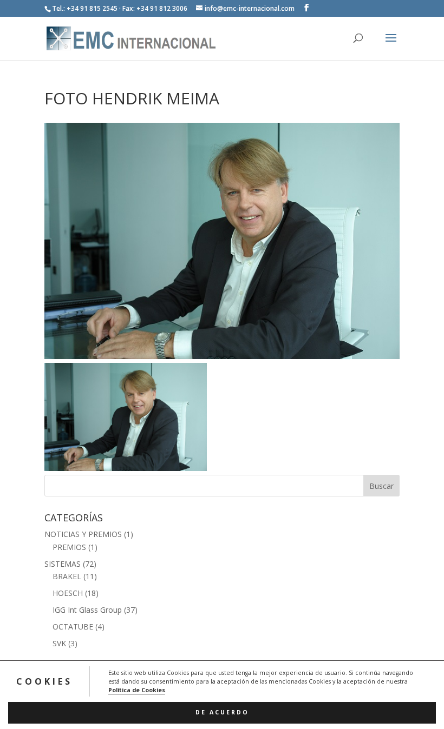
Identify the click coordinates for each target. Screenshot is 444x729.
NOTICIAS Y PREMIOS (83, 534)
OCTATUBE (73, 626)
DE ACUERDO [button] (222, 712)
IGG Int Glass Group (87, 610)
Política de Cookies (136, 690)
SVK (59, 643)
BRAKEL (67, 576)
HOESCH (68, 593)
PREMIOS (69, 547)
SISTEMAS (62, 564)
